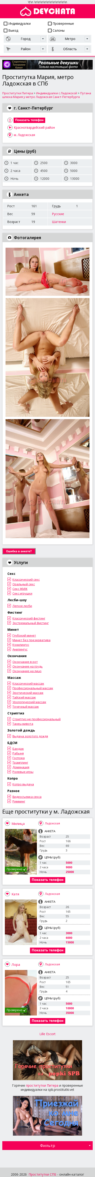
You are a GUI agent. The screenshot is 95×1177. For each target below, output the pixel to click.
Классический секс (26, 579)
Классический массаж (28, 683)
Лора (16, 964)
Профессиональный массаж (32, 688)
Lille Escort (47, 1034)
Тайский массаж (24, 697)
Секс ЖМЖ (19, 589)
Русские (58, 214)
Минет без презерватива (31, 640)
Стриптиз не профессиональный (36, 719)
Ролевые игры (22, 772)
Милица (18, 823)
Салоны (58, 30)
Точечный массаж (25, 706)
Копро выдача (23, 784)
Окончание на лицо (27, 671)
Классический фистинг (28, 618)
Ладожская (52, 823)
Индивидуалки (19, 23)
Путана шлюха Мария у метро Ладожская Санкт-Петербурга (46, 95)
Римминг (18, 801)
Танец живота (22, 724)
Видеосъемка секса (27, 797)
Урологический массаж (29, 702)
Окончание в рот (25, 662)
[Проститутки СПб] (47, 11)
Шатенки (59, 222)
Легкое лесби (22, 606)
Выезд (12, 30)
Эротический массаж (27, 693)
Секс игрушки (22, 593)
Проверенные (63, 23)
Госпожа (18, 758)
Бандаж (18, 749)
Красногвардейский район (34, 127)
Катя (15, 894)
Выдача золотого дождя (30, 736)
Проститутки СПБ (42, 1174)
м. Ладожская (24, 135)
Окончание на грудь (27, 666)
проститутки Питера (42, 1085)
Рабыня (18, 753)
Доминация (20, 767)
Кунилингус (20, 645)
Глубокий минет (24, 635)
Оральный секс (23, 584)
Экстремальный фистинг (30, 623)
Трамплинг (20, 762)
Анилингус (19, 649)
